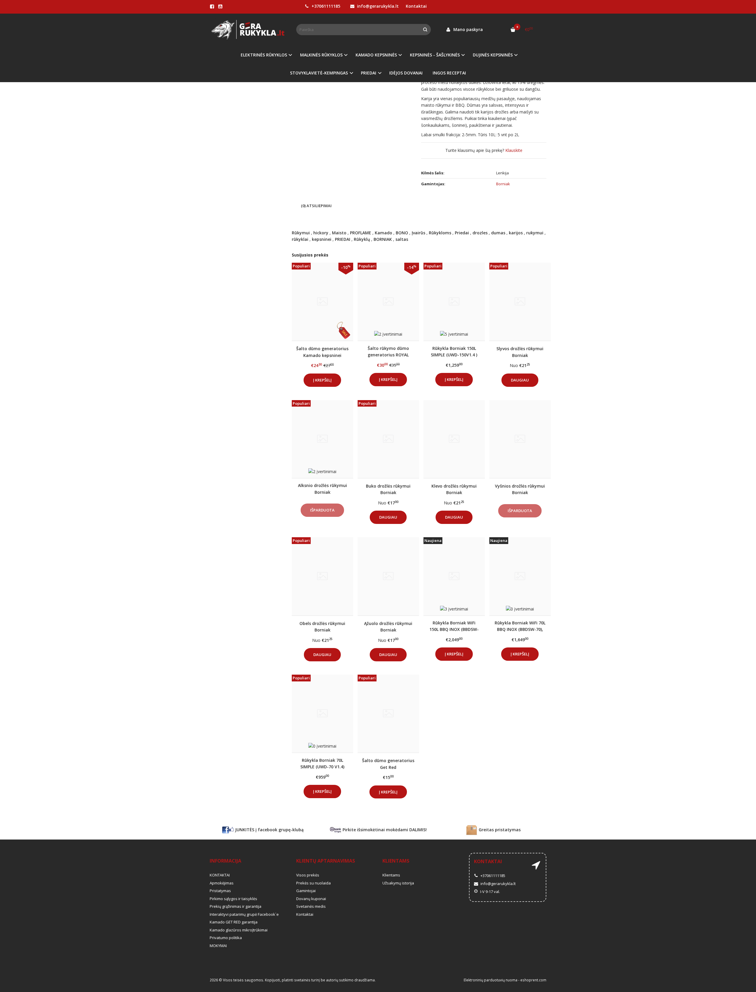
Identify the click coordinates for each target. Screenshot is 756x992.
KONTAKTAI (220, 875)
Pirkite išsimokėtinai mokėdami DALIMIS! (384, 829)
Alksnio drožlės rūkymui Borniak (322, 489)
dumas (498, 233)
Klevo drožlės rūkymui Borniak (454, 489)
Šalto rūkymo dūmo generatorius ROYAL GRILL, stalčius (388, 351)
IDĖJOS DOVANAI (406, 73)
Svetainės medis (311, 906)
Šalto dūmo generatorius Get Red (388, 764)
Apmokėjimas (222, 883)
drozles (480, 233)
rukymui (534, 233)
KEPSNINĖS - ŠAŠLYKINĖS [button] (435, 55)
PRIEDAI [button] (368, 73)
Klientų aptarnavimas (325, 861)
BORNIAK (383, 239)
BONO (402, 233)
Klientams (395, 861)
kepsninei (321, 239)
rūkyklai (300, 239)
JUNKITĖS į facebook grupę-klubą (269, 829)
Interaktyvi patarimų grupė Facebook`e (244, 914)
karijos (516, 233)
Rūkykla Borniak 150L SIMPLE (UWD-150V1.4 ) (454, 351)
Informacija (225, 861)
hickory (320, 233)
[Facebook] (212, 6)
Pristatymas (220, 890)
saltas (401, 239)
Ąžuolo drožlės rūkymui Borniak (388, 627)
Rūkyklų (362, 239)
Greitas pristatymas (499, 829)
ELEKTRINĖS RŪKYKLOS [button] (264, 55)
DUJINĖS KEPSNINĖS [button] (493, 55)
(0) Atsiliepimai (316, 205)
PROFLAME (360, 233)
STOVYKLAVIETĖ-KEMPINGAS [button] (319, 73)
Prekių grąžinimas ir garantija (235, 906)
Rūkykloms (440, 233)
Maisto (339, 233)
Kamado (383, 233)
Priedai (462, 233)
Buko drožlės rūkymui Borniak (388, 489)
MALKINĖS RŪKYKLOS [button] (321, 55)
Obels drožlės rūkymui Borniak (322, 627)
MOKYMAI (218, 945)
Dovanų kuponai (311, 898)
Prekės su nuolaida (313, 883)
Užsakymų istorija (398, 883)
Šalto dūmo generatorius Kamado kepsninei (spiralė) (322, 352)
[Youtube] (220, 6)
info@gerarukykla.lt (377, 6)
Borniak (503, 183)
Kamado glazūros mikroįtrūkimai (239, 930)
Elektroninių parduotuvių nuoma (490, 980)
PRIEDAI (342, 239)
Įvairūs (418, 233)
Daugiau (520, 380)
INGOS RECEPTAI (449, 73)
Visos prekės (307, 875)
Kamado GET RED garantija (234, 922)
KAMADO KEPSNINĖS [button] (376, 55)
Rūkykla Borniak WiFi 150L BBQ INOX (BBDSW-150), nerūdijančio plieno (454, 626)
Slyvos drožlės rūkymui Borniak (519, 352)
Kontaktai (416, 6)
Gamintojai (306, 890)
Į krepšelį (322, 380)
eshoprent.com (533, 980)
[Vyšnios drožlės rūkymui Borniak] (520, 439)
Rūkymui (301, 233)
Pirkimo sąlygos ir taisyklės (233, 898)
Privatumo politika (226, 937)
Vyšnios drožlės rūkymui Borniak (520, 489)
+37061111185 (325, 6)
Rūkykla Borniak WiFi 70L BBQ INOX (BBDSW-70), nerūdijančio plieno (520, 626)
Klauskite (513, 150)
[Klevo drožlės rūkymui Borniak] (454, 439)
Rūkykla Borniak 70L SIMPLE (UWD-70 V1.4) (322, 763)
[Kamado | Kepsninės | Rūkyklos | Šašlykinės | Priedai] (248, 30)
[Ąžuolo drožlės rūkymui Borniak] (388, 576)
